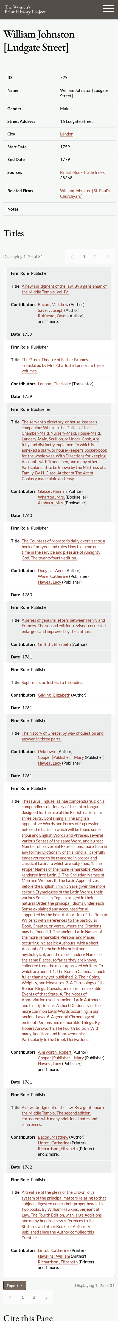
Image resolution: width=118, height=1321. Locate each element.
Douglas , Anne (51, 570)
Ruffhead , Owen (53, 315)
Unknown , (47, 751)
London (66, 133)
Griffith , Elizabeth (54, 644)
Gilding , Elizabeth (54, 694)
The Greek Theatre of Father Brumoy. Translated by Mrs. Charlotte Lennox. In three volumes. (63, 365)
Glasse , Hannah (52, 491)
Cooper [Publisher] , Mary (61, 757)
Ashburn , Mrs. (51, 502)
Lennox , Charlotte (54, 383)
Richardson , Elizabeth (58, 1148)
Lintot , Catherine (53, 1142)
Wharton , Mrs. (51, 496)
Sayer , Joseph (50, 310)
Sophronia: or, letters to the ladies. (52, 682)
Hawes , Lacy (49, 581)
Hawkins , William (54, 1256)
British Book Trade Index (82, 172)
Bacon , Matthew (53, 304)
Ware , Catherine (53, 576)
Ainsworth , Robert (55, 1052)
